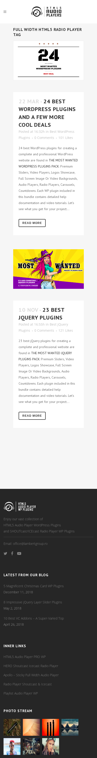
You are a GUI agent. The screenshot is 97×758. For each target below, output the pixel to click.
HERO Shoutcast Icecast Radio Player (31, 666)
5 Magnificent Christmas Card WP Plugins (34, 586)
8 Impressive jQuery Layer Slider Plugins (33, 602)
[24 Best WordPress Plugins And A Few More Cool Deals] (48, 60)
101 (65, 137)
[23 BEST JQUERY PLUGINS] (48, 269)
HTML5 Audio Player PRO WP (25, 656)
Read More (32, 223)
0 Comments (44, 137)
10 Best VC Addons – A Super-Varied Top (34, 618)
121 (65, 330)
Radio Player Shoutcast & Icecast (28, 684)
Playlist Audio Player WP (21, 693)
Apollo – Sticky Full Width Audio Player (31, 675)
